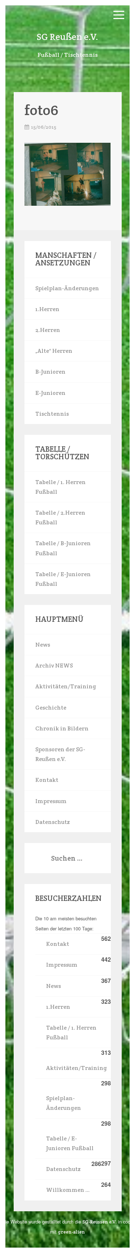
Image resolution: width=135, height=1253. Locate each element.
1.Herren (47, 309)
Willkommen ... (68, 1190)
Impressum (51, 801)
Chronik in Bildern (62, 728)
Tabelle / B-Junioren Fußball (63, 548)
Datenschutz (52, 822)
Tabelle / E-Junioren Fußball (63, 579)
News (42, 644)
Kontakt (46, 780)
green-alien (71, 1232)
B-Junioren (50, 371)
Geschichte (50, 707)
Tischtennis (52, 414)
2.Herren (47, 330)
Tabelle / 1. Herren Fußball (60, 487)
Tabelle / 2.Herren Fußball (60, 517)
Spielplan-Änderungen (67, 288)
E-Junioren (50, 393)
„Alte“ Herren (53, 351)
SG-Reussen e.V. (99, 1222)
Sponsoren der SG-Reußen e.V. (60, 754)
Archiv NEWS (54, 665)
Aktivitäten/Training (65, 686)
